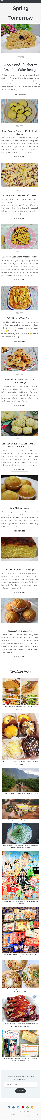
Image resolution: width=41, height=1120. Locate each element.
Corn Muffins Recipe (19, 508)
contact (19, 1111)
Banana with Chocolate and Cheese (19, 195)
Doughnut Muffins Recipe (20, 631)
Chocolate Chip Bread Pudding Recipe (19, 256)
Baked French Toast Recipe (19, 318)
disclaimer (27, 1111)
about (12, 1111)
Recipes (20, 57)
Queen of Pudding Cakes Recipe (19, 569)
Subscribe (20, 1091)
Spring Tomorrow (20, 13)
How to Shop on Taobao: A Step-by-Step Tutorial (20, 820)
